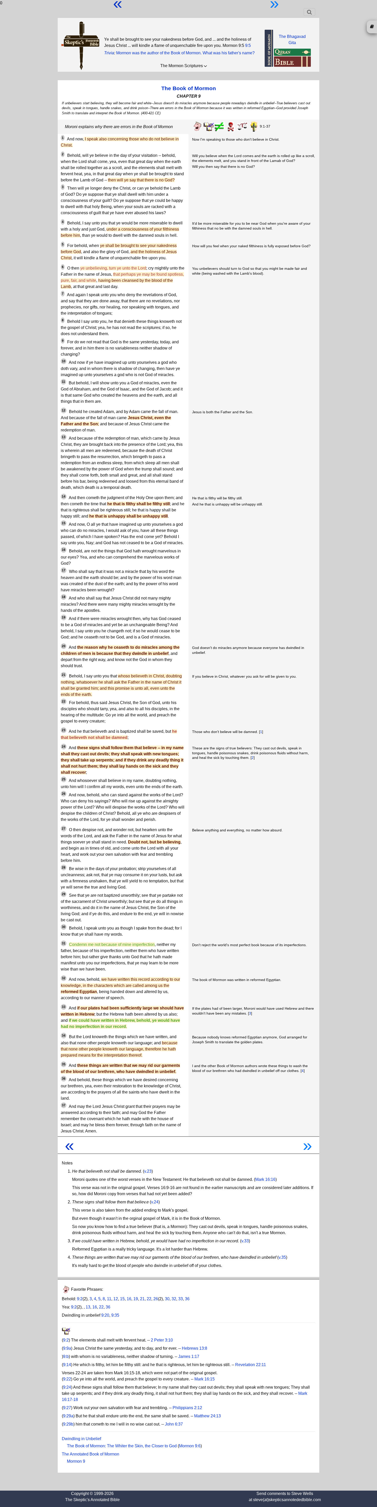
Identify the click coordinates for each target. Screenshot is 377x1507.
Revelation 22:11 (250, 1365)
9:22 (67, 1379)
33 (180, 1299)
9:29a (68, 1416)
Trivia (109, 53)
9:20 (105, 1315)
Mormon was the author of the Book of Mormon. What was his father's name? (185, 53)
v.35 (282, 1257)
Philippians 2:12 (187, 1408)
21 (142, 1299)
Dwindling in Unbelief (81, 1439)
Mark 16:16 (265, 1179)
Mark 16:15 (204, 1379)
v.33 (245, 1241)
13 (88, 1307)
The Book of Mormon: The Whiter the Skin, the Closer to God (122, 1446)
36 (187, 1299)
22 (149, 1299)
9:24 (67, 1387)
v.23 (148, 1171)
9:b (66, 1356)
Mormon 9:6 (190, 1446)
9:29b (68, 1424)
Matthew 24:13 (207, 1416)
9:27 (67, 1408)
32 (174, 1299)
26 (155, 1299)
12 (115, 1299)
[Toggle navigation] (309, 12)
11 (109, 1299)
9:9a (67, 1348)
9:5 (248, 45)
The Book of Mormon (188, 88)
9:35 (115, 1315)
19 (135, 1299)
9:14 (67, 1365)
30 (167, 1299)
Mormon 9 (76, 1461)
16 (129, 1299)
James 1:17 (188, 1356)
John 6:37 (174, 1424)
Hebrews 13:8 (194, 1348)
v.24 (154, 1202)
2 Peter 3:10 (162, 1340)
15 (122, 1299)
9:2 (80, 1299)
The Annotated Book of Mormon (90, 1454)
